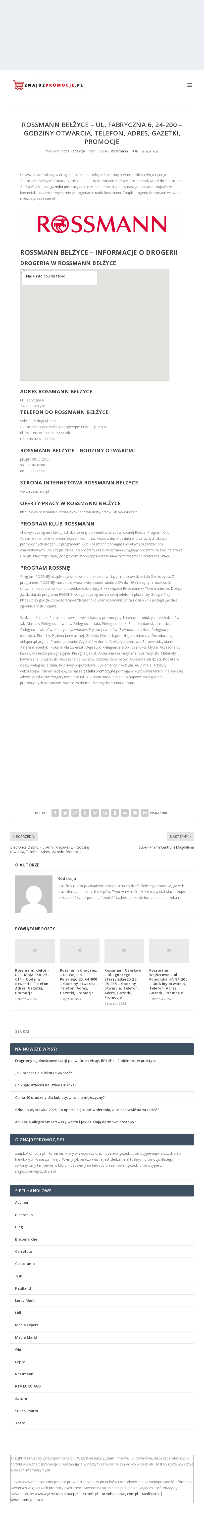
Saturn (21, 1398)
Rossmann (119, 151)
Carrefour (23, 1251)
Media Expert (26, 1325)
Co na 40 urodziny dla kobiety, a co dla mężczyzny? (60, 1097)
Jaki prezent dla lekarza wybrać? (43, 1072)
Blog (19, 1227)
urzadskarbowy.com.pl (120, 1493)
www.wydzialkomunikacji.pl (56, 1493)
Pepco (20, 1361)
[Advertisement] (102, 35)
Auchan (21, 1202)
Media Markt (26, 1337)
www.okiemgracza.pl (27, 1499)
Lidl (18, 1312)
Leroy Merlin (26, 1300)
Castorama (25, 1263)
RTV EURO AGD (28, 1386)
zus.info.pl (90, 1493)
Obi (18, 1349)
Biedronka (24, 1214)
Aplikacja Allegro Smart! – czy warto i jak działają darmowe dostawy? (75, 1122)
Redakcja (77, 151)
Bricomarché (26, 1239)
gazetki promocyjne (99, 671)
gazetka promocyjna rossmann (75, 186)
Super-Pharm (26, 1410)
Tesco (20, 1423)
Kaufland (23, 1288)
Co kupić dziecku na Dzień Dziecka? (45, 1085)
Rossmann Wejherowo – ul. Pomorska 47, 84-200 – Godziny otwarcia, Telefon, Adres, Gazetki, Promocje (168, 981)
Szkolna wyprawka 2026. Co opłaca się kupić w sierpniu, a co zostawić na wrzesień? (87, 1109)
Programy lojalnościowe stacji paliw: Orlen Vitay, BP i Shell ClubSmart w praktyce (85, 1060)
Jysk (18, 1276)
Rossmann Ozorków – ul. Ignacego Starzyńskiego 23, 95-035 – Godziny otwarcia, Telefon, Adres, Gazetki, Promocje (122, 984)
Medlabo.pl (150, 1493)
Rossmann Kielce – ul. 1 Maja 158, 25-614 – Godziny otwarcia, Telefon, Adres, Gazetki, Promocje (32, 981)
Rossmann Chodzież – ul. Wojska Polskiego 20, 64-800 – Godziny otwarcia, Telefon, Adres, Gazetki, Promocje (78, 981)
